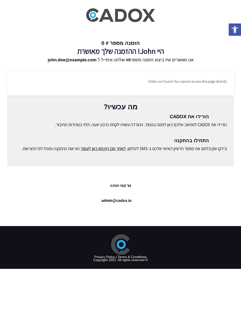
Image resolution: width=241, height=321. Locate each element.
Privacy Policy (104, 257)
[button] (235, 29)
